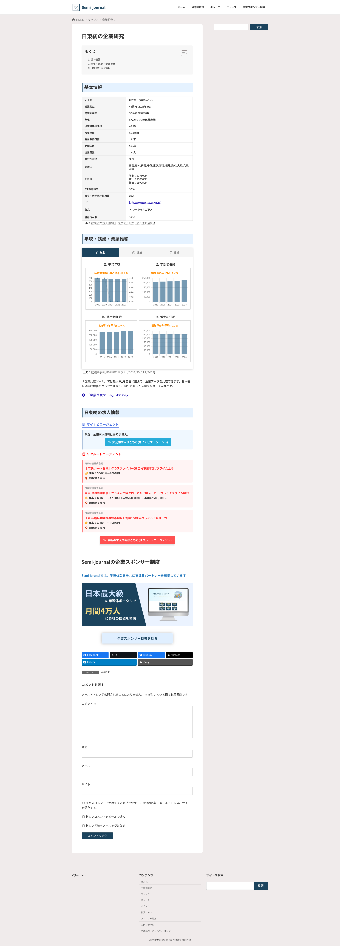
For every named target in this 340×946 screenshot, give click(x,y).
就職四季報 (98, 223)
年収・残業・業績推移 (102, 63)
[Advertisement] (241, 58)
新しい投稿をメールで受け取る (105, 825)
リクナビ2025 (126, 223)
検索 (259, 27)
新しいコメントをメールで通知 (105, 816)
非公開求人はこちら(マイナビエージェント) (140, 442)
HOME (144, 881)
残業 (139, 252)
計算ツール (146, 912)
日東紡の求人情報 (100, 68)
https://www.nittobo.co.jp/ (144, 201)
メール (86, 765)
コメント (89, 703)
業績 (176, 252)
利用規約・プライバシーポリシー (157, 931)
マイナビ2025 (145, 223)
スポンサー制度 (148, 918)
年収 (102, 252)
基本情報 (95, 59)
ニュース (145, 900)
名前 (84, 747)
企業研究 (105, 672)
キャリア (145, 894)
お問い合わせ (147, 925)
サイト (86, 784)
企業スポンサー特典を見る (137, 638)
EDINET (111, 223)
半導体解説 (146, 888)
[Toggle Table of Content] (182, 53)
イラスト (145, 906)
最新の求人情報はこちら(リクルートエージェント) (139, 540)
